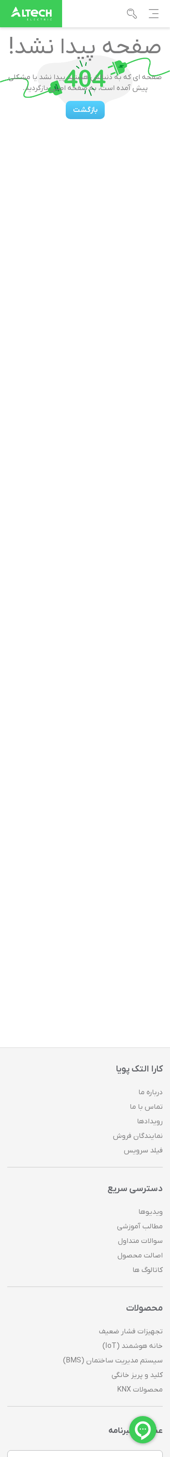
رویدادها (150, 1121)
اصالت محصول (140, 1255)
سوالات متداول (140, 1241)
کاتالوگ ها (147, 1270)
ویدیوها (150, 1212)
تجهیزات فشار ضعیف (131, 1331)
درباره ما (150, 1092)
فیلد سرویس (143, 1150)
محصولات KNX (140, 1389)
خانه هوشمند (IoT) (132, 1346)
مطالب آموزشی (140, 1226)
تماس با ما (146, 1107)
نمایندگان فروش (138, 1136)
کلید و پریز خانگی (137, 1375)
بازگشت (85, 110)
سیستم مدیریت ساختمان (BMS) (113, 1360)
